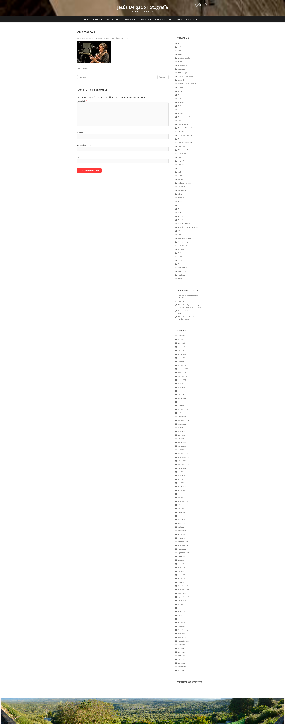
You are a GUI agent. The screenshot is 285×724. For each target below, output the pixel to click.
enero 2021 (181, 582)
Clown (180, 98)
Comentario (82, 101)
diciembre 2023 (183, 453)
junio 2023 (181, 475)
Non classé (181, 187)
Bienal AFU (181, 69)
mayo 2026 (181, 347)
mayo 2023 (181, 479)
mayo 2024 (181, 435)
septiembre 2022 (183, 508)
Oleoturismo (182, 190)
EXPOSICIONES (190, 19)
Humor (180, 157)
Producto (181, 209)
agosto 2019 (182, 645)
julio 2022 (181, 516)
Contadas (181, 106)
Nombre (80, 133)
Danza (180, 109)
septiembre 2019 (183, 641)
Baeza (180, 62)
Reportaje (181, 212)
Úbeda (180, 264)
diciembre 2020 (183, 586)
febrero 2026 (182, 358)
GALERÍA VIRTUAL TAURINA (163, 19)
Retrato (180, 216)
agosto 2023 (182, 468)
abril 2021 (181, 571)
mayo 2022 (181, 523)
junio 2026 (181, 343)
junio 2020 (181, 608)
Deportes (181, 113)
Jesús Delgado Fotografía (142, 7)
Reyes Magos (182, 220)
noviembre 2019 (183, 634)
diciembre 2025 (183, 365)
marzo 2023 (182, 486)
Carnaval (181, 80)
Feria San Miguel (183, 124)
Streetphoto (182, 249)
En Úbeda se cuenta (184, 117)
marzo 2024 (182, 442)
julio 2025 (181, 383)
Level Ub (181, 165)
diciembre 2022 (183, 497)
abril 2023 (181, 483)
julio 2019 (181, 648)
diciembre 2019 (183, 630)
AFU (179, 43)
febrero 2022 (182, 534)
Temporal (181, 256)
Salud (179, 231)
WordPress (169, 721)
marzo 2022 (182, 531)
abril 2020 (181, 615)
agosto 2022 (182, 512)
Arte (179, 50)
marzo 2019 (182, 663)
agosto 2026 (182, 336)
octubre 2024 (182, 417)
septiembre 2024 (183, 420)
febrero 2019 (182, 667)
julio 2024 (181, 428)
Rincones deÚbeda (184, 223)
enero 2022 (181, 538)
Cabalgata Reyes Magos (185, 76)
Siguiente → (163, 77)
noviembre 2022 (183, 501)
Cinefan (180, 91)
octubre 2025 (182, 372)
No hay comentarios (121, 38)
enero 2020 (181, 626)
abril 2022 (181, 527)
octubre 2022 (182, 505)
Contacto (178, 19)
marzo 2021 (181, 575)
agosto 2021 (181, 556)
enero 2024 (181, 450)
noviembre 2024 (183, 413)
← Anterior (83, 77)
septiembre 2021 (183, 553)
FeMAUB (180, 120)
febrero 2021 (182, 578)
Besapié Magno (183, 65)
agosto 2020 (182, 600)
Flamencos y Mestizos (185, 142)
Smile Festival (182, 245)
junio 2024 (181, 431)
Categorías (96, 19)
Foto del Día (182, 146)
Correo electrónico (84, 145)
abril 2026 (181, 350)
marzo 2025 (182, 398)
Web (78, 157)
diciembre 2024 (183, 409)
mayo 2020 (181, 611)
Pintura (180, 205)
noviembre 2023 (183, 457)
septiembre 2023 (183, 464)
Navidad (180, 179)
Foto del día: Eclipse (184, 301)
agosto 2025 (182, 380)
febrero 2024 (182, 446)
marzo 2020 (182, 619)
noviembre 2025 (183, 369)
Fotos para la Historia (185, 150)
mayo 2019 (181, 656)
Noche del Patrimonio (185, 183)
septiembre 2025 (183, 376)
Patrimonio (181, 198)
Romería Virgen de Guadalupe (188, 227)
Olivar (180, 194)
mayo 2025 (181, 391)
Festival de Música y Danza (187, 128)
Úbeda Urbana (182, 267)
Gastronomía (182, 153)
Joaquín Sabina (183, 161)
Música (180, 176)
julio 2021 (181, 560)
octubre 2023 (182, 461)
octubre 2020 (182, 593)
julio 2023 (181, 472)
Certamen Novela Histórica (187, 84)
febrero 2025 (182, 402)
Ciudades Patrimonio (185, 95)
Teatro (180, 253)
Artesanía (181, 54)
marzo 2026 (182, 354)
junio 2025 (181, 387)
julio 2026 (181, 339)
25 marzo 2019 (105, 38)
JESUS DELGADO (142, 707)
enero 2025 (181, 405)
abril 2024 (181, 439)
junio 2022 (181, 519)
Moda (179, 172)
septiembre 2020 (183, 597)
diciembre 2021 (183, 542)
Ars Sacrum (181, 47)
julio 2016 (181, 670)
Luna (179, 168)
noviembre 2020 (183, 589)
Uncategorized (182, 271)
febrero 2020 (182, 622)
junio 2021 (181, 564)
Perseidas (181, 201)
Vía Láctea (181, 275)
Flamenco (181, 139)
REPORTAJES (129, 19)
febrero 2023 (182, 490)
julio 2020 (181, 604)
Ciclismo (180, 87)
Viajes (180, 279)
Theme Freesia (150, 721)
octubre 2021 (182, 549)
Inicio (86, 19)
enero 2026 (181, 361)
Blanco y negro (183, 73)
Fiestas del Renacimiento (186, 135)
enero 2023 (181, 494)
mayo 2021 (181, 567)
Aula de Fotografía (113, 19)
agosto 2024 (182, 424)
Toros (180, 260)
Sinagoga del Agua (184, 242)
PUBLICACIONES (144, 19)
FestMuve (181, 131)
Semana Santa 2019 (184, 238)
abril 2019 (181, 659)
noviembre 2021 (183, 545)
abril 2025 (181, 394)
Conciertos (181, 102)
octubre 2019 (182, 637)
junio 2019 (181, 652)
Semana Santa (182, 234)
